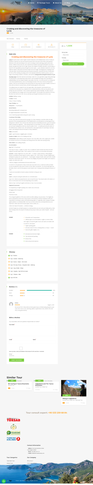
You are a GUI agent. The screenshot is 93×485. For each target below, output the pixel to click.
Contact (75, 3)
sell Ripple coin (49, 484)
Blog (68, 3)
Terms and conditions (32, 463)
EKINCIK (47, 92)
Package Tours (44, 3)
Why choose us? (30, 468)
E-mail (10, 339)
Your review (12, 324)
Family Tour (44, 387)
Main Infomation (10, 38)
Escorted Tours (10, 465)
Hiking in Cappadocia (69, 398)
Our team (29, 465)
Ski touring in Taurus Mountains (18, 384)
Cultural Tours (10, 463)
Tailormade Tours (11, 460)
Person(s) (64, 57)
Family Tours (9, 468)
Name (34, 339)
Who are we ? (30, 460)
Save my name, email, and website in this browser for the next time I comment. (26, 351)
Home (32, 3)
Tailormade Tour (79, 400)
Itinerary (18, 38)
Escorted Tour (11, 385)
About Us (58, 3)
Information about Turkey (32, 470)
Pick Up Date (65, 52)
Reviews (26, 38)
